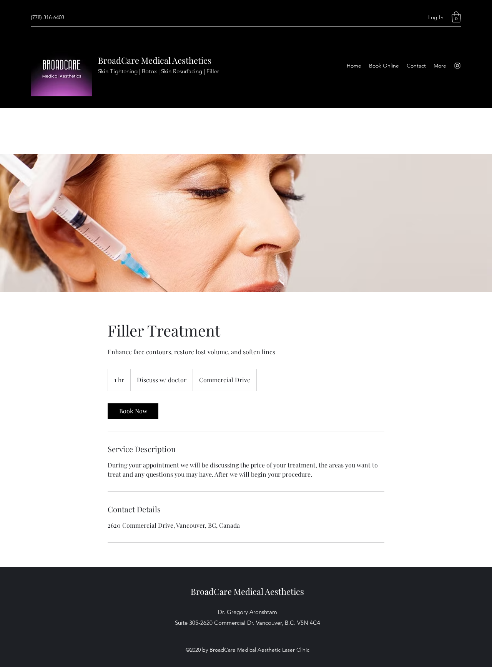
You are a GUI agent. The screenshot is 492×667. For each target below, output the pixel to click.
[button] (456, 17)
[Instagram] (457, 65)
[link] (133, 411)
